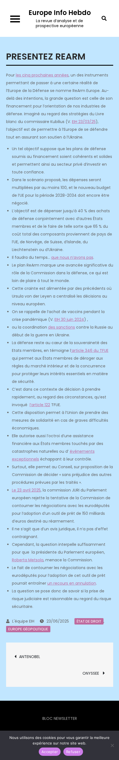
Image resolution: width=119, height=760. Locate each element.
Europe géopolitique (28, 629)
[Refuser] (112, 745)
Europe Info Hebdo (60, 12)
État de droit (89, 621)
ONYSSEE (91, 673)
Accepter (50, 751)
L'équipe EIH (23, 621)
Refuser (73, 751)
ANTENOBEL (30, 656)
